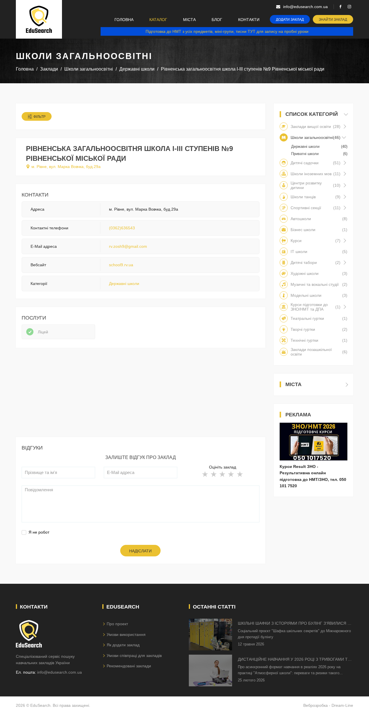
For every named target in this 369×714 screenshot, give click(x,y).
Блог (217, 19)
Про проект (117, 624)
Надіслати (140, 551)
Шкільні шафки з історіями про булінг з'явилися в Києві (294, 623)
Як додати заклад (123, 645)
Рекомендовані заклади (129, 666)
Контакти (248, 19)
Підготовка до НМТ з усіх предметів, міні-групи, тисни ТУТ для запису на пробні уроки (227, 31)
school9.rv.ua (121, 264)
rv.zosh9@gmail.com (128, 246)
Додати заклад (290, 20)
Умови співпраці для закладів (134, 655)
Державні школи (124, 283)
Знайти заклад (333, 20)
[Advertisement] (140, 396)
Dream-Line (342, 705)
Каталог (158, 19)
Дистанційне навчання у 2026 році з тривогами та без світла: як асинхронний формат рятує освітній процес (294, 659)
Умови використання (126, 634)
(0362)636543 (122, 228)
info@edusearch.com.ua (59, 672)
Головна (123, 19)
